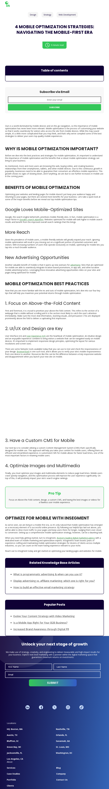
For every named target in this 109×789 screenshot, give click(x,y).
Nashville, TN (62, 732)
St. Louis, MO (62, 749)
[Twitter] (54, 710)
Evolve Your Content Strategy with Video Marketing (44, 617)
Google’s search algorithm (31, 221)
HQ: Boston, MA (15, 732)
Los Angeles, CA (15, 761)
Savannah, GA (63, 743)
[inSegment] (16, 4)
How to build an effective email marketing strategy (43, 588)
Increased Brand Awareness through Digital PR (41, 630)
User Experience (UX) (36, 337)
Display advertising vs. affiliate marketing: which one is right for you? (54, 582)
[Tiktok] (81, 710)
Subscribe (54, 108)
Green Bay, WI (14, 749)
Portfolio (11, 782)
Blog (58, 770)
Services (11, 770)
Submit (52, 685)
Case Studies (13, 776)
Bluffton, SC (13, 743)
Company (61, 776)
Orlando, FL (61, 738)
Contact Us (62, 782)
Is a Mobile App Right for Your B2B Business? (40, 624)
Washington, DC (64, 755)
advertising (75, 266)
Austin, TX (12, 738)
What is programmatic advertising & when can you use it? (47, 575)
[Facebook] (41, 710)
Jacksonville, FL (14, 755)
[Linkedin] (27, 710)
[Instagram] (68, 710)
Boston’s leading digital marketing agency (76, 539)
